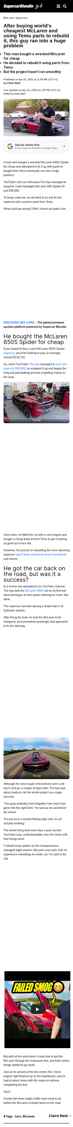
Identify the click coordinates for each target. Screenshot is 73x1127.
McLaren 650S (34, 590)
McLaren (9, 17)
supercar (9, 352)
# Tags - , (19, 1116)
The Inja (34, 364)
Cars (18, 1116)
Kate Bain (20, 93)
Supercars (21, 17)
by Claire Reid (12, 83)
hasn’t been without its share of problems (40, 554)
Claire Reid (58, 1115)
